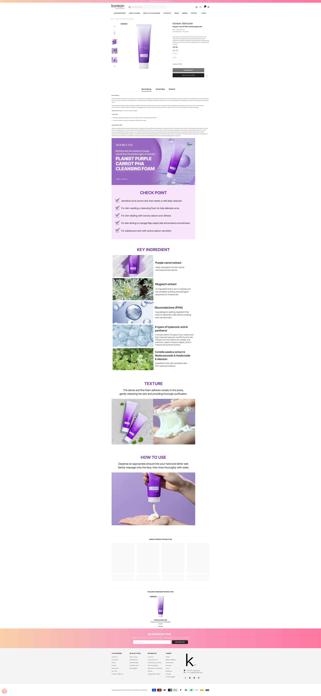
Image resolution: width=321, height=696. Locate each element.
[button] (114, 26)
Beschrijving (146, 89)
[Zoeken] (147, 7)
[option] (144, 46)
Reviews (172, 89)
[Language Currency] (208, 7)
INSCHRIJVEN (180, 642)
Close (208, 1)
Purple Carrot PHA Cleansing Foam (160, 623)
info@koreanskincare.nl (196, 672)
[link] (123, 577)
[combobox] (149, 7)
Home (112, 19)
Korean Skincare (183, 23)
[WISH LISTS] (200, 7)
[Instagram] (189, 677)
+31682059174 (196, 670)
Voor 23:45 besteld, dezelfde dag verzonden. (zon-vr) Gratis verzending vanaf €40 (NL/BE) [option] (160, 1)
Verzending (160, 89)
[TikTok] (194, 677)
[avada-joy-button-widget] (4, 691)
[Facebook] (185, 677)
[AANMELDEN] (196, 7)
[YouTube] (198, 677)
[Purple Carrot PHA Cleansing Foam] (160, 606)
